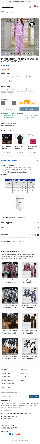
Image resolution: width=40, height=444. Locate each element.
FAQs (22, 380)
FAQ (2, 228)
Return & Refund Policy (8, 383)
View (8, 152)
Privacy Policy (5, 376)
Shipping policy (7, 223)
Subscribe (34, 396)
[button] (3, 12)
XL (18, 77)
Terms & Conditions (7, 380)
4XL (3, 81)
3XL (30, 77)
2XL (24, 77)
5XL (10, 81)
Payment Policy (5, 387)
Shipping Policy (5, 373)
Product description (9, 160)
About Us (23, 376)
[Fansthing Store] (7, 7)
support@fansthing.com (10, 416)
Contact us (24, 373)
